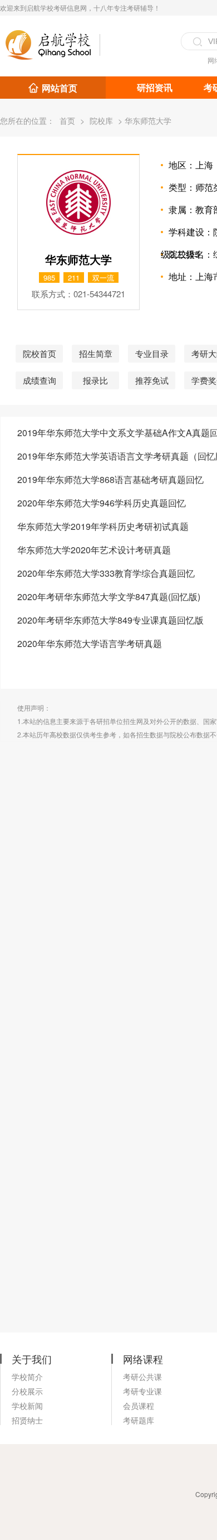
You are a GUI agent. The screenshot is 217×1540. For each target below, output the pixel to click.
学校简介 (27, 1376)
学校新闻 (27, 1405)
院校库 (101, 120)
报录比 (95, 380)
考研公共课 (142, 1376)
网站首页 (59, 87)
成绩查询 (39, 380)
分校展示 (27, 1391)
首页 (67, 120)
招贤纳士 (27, 1420)
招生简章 (95, 353)
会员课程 (138, 1405)
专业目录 (152, 353)
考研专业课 (142, 1391)
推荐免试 (152, 380)
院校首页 (39, 353)
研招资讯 (154, 87)
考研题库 (138, 1420)
